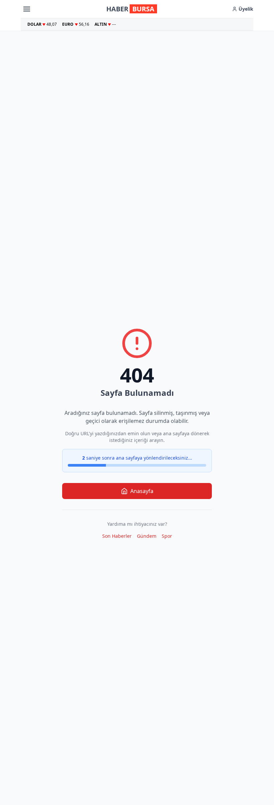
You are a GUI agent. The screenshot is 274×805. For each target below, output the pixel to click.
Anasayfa (141, 491)
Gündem (146, 536)
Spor (167, 536)
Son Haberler (117, 536)
